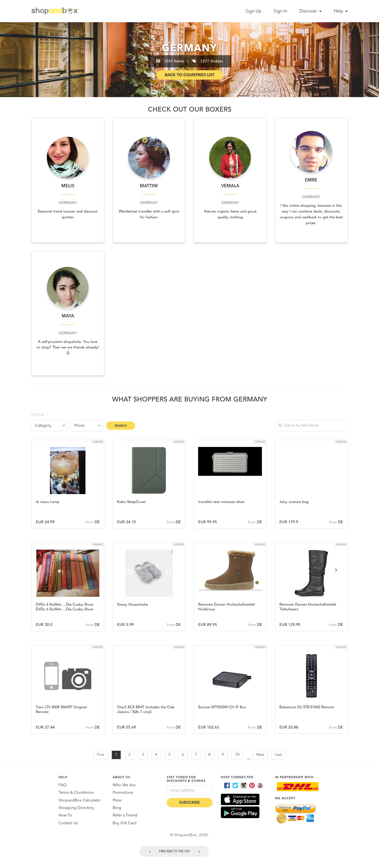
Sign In (280, 11)
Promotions (123, 793)
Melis (67, 186)
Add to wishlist (68, 471)
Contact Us (68, 823)
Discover (308, 11)
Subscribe (189, 803)
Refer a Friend (125, 815)
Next (260, 755)
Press (117, 800)
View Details (68, 500)
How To (65, 815)
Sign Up (253, 11)
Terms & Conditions (76, 793)
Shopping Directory (76, 808)
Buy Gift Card (125, 823)
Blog (117, 808)
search (121, 426)
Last (278, 755)
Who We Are (124, 785)
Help (339, 11)
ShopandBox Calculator (80, 800)
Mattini (149, 186)
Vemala (230, 186)
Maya (68, 316)
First (100, 755)
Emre (311, 180)
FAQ (63, 785)
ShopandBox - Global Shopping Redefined (55, 11)
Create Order (67, 486)
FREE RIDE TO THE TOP (174, 851)
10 (237, 755)
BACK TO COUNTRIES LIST (189, 75)
